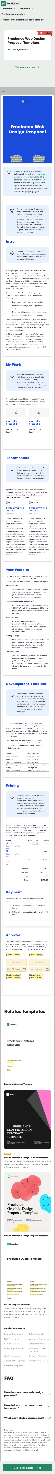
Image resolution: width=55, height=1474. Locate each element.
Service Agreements (13, 1343)
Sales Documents (37, 1343)
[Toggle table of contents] (3, 91)
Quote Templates (12, 1356)
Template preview (25, 67)
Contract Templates (13, 1365)
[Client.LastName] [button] (16, 159)
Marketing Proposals (14, 1348)
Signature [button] (16, 962)
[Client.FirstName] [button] (16, 157)
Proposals (25, 8)
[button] (16, 969)
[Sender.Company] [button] (39, 161)
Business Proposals (38, 1356)
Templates (6, 8)
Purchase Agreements (39, 1361)
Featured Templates (13, 1334)
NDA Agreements (12, 1339)
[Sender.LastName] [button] (38, 159)
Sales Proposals (36, 1334)
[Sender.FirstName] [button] (38, 157)
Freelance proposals (12, 14)
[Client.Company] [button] (16, 161)
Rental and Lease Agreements (37, 1349)
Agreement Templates (14, 1361)
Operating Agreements (40, 1339)
